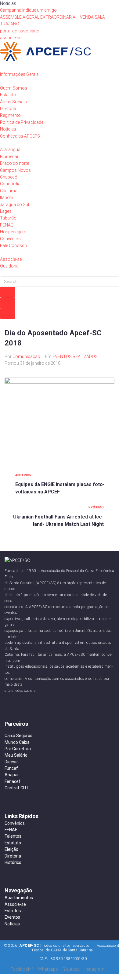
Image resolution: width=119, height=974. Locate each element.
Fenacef (12, 781)
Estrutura (14, 910)
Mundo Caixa (17, 742)
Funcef (11, 768)
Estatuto (13, 842)
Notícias (12, 923)
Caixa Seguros (18, 735)
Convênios (15, 823)
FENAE (11, 829)
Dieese (11, 761)
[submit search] (7, 292)
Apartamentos (19, 897)
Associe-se (15, 904)
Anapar (12, 774)
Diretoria (13, 856)
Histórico (13, 862)
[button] (19, 30)
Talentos (13, 836)
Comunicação (26, 356)
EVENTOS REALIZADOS (75, 356)
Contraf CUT (17, 787)
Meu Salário (16, 755)
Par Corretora (18, 748)
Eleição (11, 849)
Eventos (12, 917)
